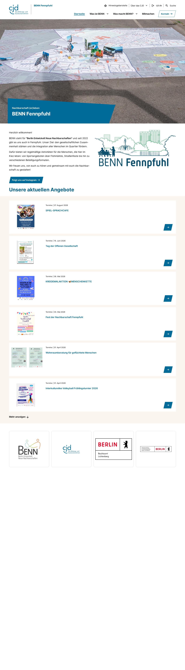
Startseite (79, 13)
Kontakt (165, 13)
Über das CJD (137, 5)
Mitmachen (148, 13)
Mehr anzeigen (17, 416)
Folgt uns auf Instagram (24, 180)
